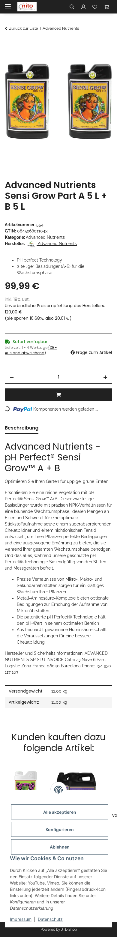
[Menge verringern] (11, 377)
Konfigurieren (60, 829)
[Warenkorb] (106, 7)
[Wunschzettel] (94, 7)
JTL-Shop (69, 929)
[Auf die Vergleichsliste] (84, 59)
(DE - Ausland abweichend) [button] (31, 350)
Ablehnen (60, 846)
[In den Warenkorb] (9, 44)
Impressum (21, 919)
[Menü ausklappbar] (8, 3)
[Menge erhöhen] (105, 377)
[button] (72, 7)
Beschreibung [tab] (21, 427)
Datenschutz (50, 919)
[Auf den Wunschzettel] (99, 59)
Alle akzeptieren (59, 812)
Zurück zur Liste (23, 28)
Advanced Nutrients (45, 237)
